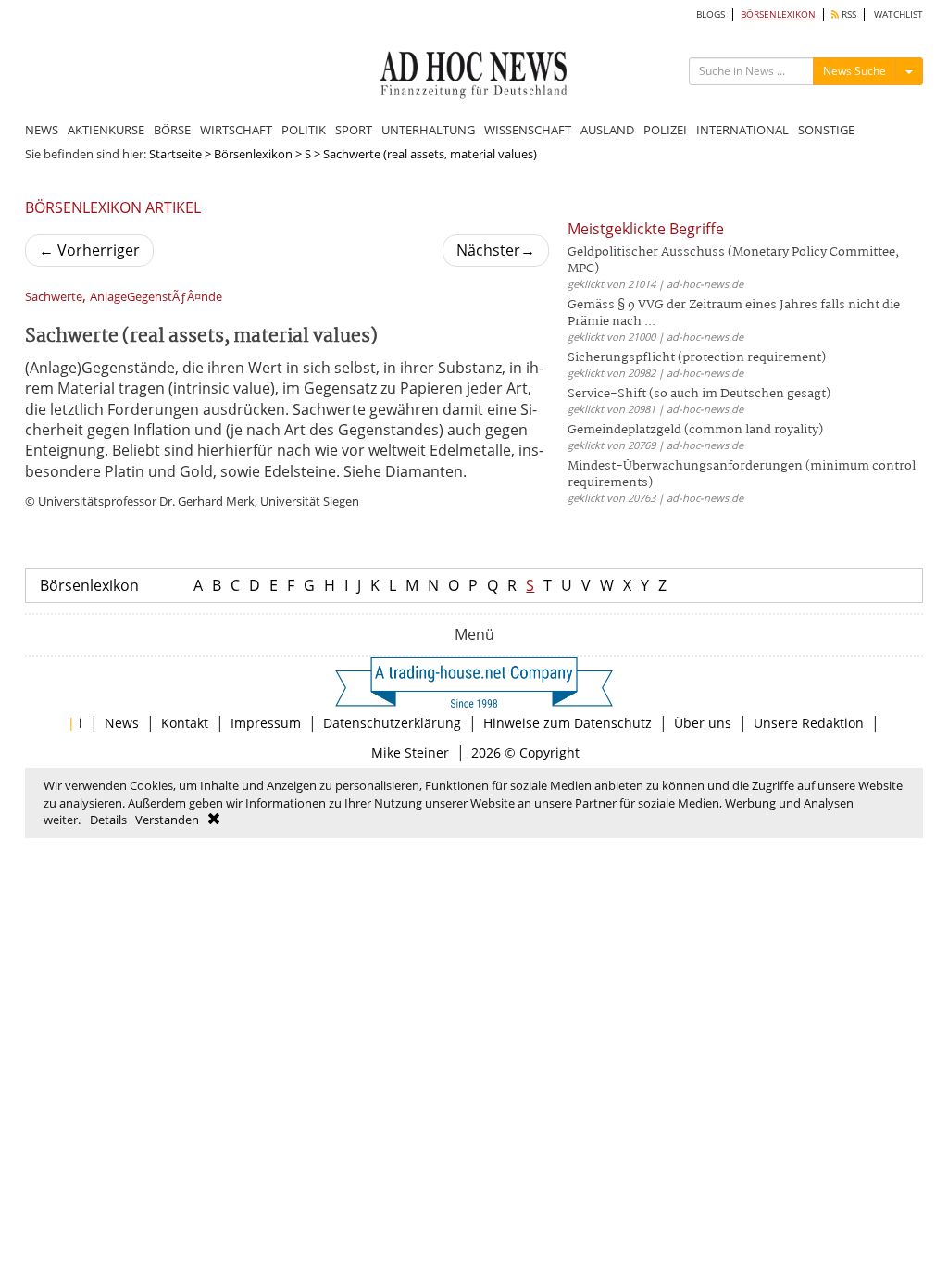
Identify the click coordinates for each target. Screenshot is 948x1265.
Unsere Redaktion (809, 723)
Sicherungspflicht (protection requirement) (697, 358)
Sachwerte (53, 297)
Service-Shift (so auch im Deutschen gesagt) (699, 394)
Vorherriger (89, 250)
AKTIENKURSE (106, 129)
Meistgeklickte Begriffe (646, 229)
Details (108, 819)
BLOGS (710, 14)
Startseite (175, 153)
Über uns (702, 723)
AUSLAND (607, 129)
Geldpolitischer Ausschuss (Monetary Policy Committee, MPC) (733, 261)
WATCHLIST (898, 14)
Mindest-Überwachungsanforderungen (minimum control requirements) (742, 475)
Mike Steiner (410, 752)
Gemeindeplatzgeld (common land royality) (695, 430)
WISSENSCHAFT (527, 129)
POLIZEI (665, 129)
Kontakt (184, 723)
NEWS (41, 129)
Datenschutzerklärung (392, 723)
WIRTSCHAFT (236, 129)
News (122, 723)
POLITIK (303, 129)
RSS (847, 14)
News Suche (854, 71)
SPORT (353, 129)
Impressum (266, 723)
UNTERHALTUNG (428, 129)
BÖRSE (172, 129)
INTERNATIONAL (742, 129)
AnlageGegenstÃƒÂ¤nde (156, 297)
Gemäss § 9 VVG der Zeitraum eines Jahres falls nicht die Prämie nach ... (734, 313)
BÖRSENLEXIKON (778, 14)
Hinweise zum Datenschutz (567, 723)
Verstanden (167, 819)
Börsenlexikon (253, 153)
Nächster (495, 250)
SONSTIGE (826, 129)
